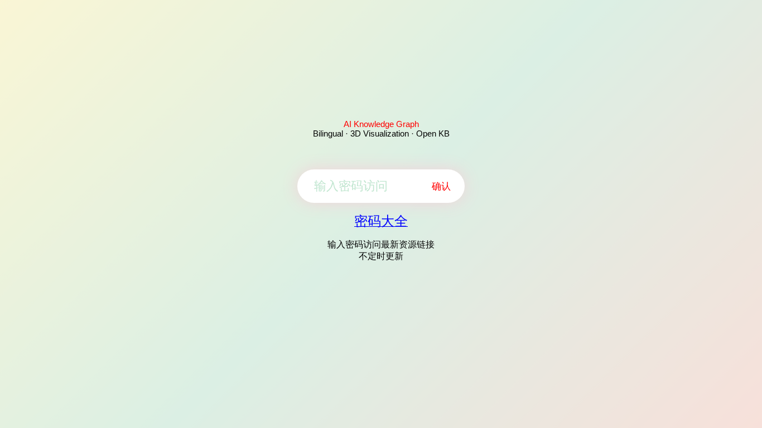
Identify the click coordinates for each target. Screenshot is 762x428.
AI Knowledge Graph (381, 124)
